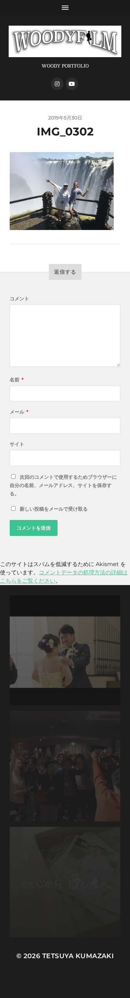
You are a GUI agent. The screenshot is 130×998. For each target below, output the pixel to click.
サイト (17, 444)
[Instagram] (57, 84)
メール (19, 412)
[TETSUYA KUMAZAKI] (65, 41)
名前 (17, 380)
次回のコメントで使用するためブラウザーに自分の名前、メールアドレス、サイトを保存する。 (63, 485)
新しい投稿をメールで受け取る (54, 509)
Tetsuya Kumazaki (78, 956)
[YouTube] (72, 84)
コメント (19, 298)
